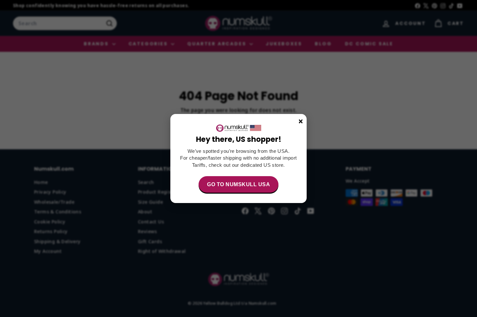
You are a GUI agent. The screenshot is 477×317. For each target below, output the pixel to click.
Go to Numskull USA (238, 184)
